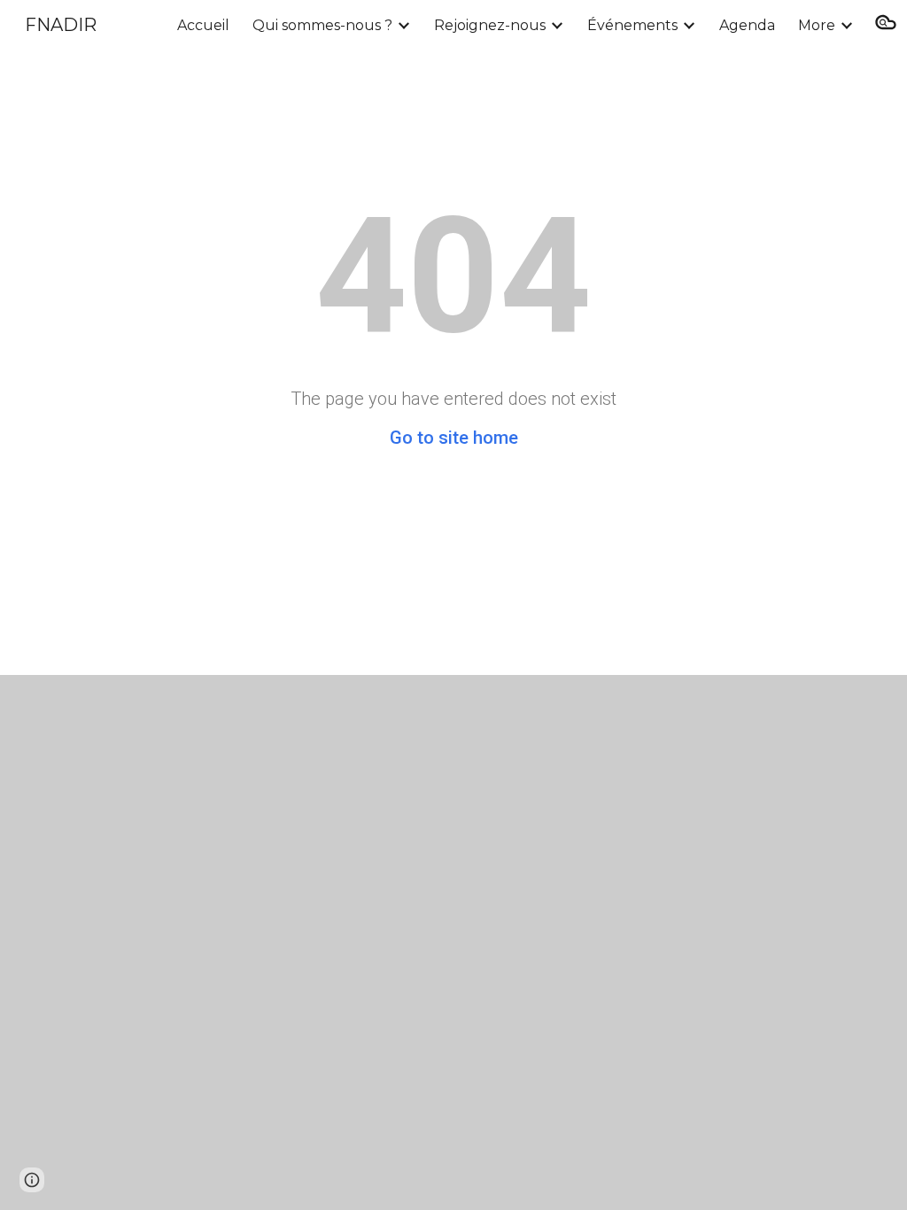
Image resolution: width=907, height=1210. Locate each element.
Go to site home (454, 437)
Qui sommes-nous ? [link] (322, 25)
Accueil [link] (203, 25)
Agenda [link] (747, 25)
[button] (885, 25)
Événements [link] (632, 25)
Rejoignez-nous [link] (490, 25)
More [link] (816, 25)
